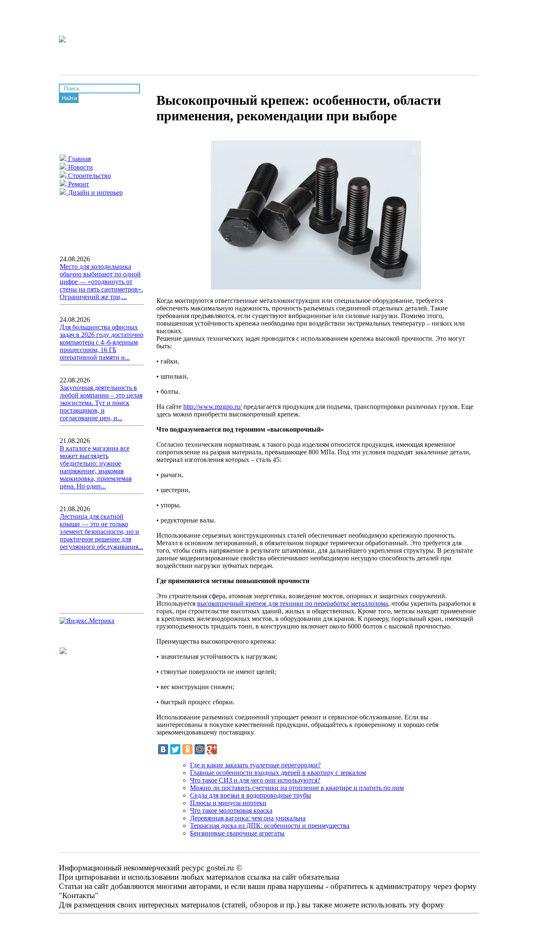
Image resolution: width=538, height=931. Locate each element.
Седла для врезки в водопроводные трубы (250, 795)
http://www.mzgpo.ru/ (212, 406)
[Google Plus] (212, 749)
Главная (78, 158)
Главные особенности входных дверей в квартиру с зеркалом (278, 772)
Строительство (88, 175)
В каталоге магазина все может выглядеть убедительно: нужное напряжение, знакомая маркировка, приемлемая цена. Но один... (96, 467)
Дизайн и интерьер (94, 192)
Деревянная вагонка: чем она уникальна (248, 818)
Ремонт (77, 184)
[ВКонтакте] (163, 749)
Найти (69, 98)
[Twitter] (175, 749)
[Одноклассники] (187, 749)
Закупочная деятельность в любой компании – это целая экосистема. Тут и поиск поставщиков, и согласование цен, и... (101, 403)
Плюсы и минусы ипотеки (228, 802)
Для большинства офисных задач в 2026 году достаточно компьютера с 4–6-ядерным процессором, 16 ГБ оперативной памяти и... (101, 342)
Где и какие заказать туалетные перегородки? (255, 765)
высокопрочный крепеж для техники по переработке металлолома (292, 603)
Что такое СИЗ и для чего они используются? (255, 780)
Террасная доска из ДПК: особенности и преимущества (269, 825)
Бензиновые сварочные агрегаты (237, 833)
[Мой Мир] (200, 749)
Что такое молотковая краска (231, 810)
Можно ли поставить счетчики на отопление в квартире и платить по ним (297, 787)
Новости (79, 167)
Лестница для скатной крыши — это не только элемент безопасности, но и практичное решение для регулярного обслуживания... (101, 531)
